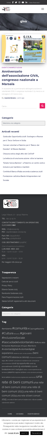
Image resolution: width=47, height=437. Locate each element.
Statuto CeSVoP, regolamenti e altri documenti (19, 301)
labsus (25, 369)
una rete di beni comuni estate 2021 (19, 399)
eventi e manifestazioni (12, 67)
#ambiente (7, 328)
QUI (13, 225)
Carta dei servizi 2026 (10, 282)
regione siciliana (20, 372)
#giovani (25, 333)
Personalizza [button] (36, 433)
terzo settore (6, 377)
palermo (11, 372)
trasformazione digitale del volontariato (23, 377)
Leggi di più (13, 433)
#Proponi (24, 346)
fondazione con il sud (10, 369)
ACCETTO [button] (24, 433)
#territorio (32, 346)
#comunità (19, 328)
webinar (12, 402)
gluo (21, 369)
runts (28, 372)
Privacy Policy (7, 285)
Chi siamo (19, 414)
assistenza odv (17, 353)
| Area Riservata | (34, 2)
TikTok (9, 2)
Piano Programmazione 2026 (12, 297)
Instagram (19, 2)
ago (20, 98)
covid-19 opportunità (20, 363)
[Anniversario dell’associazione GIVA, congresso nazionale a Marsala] (23, 48)
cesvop (25, 357)
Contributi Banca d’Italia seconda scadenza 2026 (23, 172)
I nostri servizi (33, 414)
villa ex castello (37, 399)
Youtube (23, 2)
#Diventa (17, 334)
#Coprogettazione (36, 329)
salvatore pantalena (36, 372)
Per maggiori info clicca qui (12, 262)
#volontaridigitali (10, 349)
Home (10, 414)
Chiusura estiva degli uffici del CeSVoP (18, 154)
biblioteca (16, 357)
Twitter (16, 2)
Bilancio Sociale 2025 (9, 289)
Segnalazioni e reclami (10, 278)
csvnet (34, 366)
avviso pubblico (27, 353)
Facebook (12, 2)
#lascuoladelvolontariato (18, 342)
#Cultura (7, 333)
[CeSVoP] (7, 9)
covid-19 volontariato (22, 366)
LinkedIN (26, 2)
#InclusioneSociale (13, 337)
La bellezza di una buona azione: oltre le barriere (23, 158)
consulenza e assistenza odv (22, 360)
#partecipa (15, 346)
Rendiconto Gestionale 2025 (12, 293)
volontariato (5, 402)
